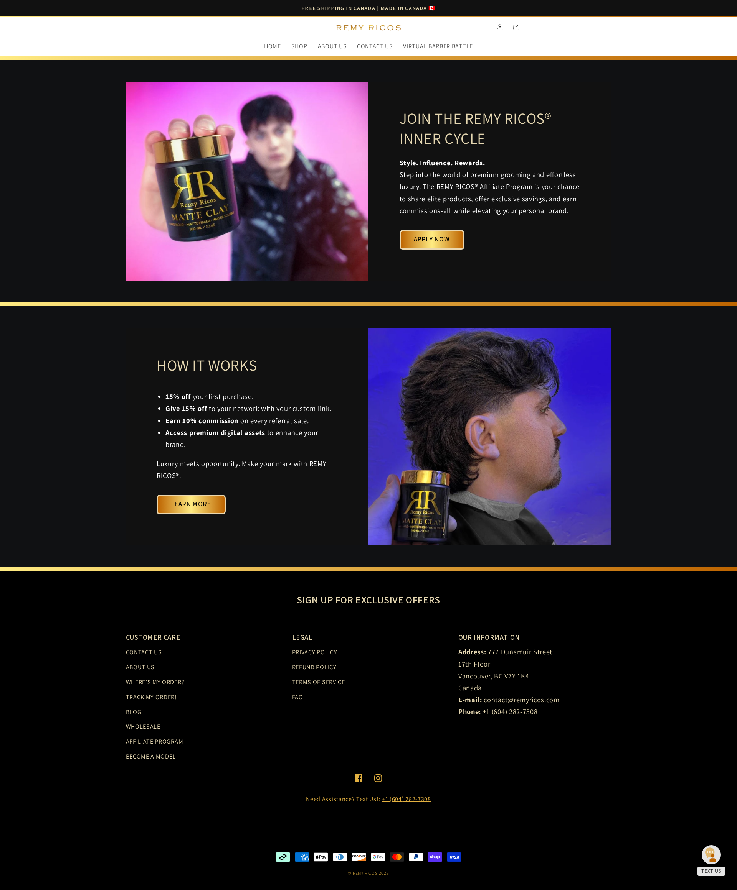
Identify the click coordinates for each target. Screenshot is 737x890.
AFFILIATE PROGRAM (154, 741)
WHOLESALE (143, 727)
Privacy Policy (314, 652)
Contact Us (144, 652)
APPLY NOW (432, 239)
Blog (134, 712)
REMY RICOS (365, 873)
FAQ (297, 697)
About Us (140, 667)
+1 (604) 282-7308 (406, 799)
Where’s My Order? (155, 682)
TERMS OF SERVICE (318, 682)
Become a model (151, 756)
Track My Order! (151, 697)
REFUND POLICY (314, 667)
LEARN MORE (191, 503)
